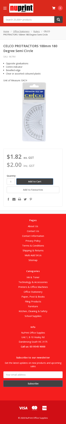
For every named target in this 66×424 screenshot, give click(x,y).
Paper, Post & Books (33, 296)
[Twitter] (25, 199)
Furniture (33, 306)
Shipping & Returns (33, 250)
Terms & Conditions (33, 245)
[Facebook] (8, 199)
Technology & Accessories (33, 282)
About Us (33, 226)
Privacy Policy (33, 240)
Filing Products (33, 301)
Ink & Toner (33, 277)
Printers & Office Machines (33, 286)
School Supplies (33, 316)
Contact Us (33, 231)
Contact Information (33, 235)
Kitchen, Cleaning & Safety (33, 311)
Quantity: (11, 175)
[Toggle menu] (4, 8)
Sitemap (33, 260)
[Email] (14, 199)
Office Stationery (33, 291)
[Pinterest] (30, 199)
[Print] (19, 199)
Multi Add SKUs (33, 255)
